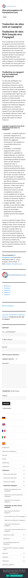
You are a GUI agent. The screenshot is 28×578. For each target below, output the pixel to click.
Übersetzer (7, 286)
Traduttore (7, 292)
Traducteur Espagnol (10, 485)
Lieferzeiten (5, 462)
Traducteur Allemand (9, 478)
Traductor (7, 294)
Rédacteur (6, 538)
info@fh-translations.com (14, 264)
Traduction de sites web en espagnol (13, 506)
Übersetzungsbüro (8, 306)
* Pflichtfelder (6, 408)
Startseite (5, 314)
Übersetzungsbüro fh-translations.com (12, 11)
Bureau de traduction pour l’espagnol (12, 490)
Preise (4, 459)
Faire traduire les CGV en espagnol (15, 516)
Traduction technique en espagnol (12, 524)
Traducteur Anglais (9, 481)
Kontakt (4, 455)
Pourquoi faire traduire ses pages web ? (13, 548)
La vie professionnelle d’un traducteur (11, 543)
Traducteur (7, 290)
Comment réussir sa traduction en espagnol (15, 530)
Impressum (5, 447)
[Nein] (26, 573)
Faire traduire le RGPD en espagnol (12, 511)
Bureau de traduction (10, 474)
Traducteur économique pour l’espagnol (13, 495)
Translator (7, 288)
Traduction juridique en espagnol (14, 520)
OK (7, 575)
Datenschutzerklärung (9, 451)
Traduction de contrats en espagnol (12, 501)
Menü (4, 17)
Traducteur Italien (8, 535)
